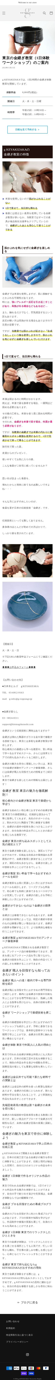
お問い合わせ (13, 1321)
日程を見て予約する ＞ (27, 129)
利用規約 (10, 1328)
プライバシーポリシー (17, 1342)
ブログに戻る (29, 1302)
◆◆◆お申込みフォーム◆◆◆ (19, 667)
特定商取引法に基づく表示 (19, 1335)
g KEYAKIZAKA (23, 1379)
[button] (3, 13)
